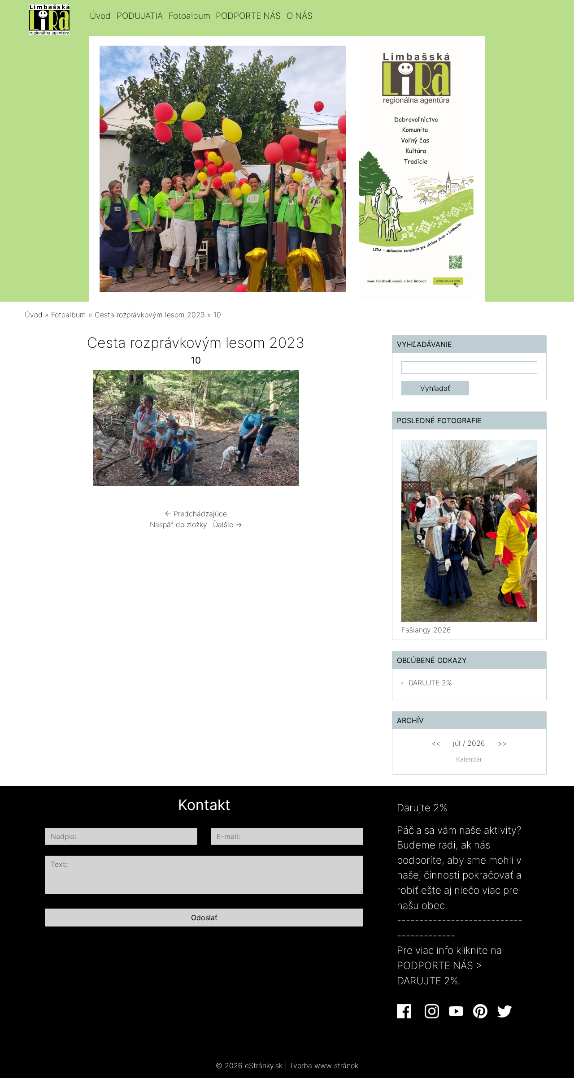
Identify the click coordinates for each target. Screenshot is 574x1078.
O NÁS (300, 15)
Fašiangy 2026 (426, 629)
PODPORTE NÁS (248, 15)
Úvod (100, 15)
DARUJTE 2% (430, 682)
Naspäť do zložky (178, 524)
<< (435, 743)
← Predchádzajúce (196, 513)
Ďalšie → (227, 524)
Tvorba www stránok (323, 1065)
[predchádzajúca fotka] (39, 430)
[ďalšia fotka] (353, 430)
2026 (476, 743)
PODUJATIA (140, 15)
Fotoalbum (189, 15)
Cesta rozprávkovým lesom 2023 (150, 314)
